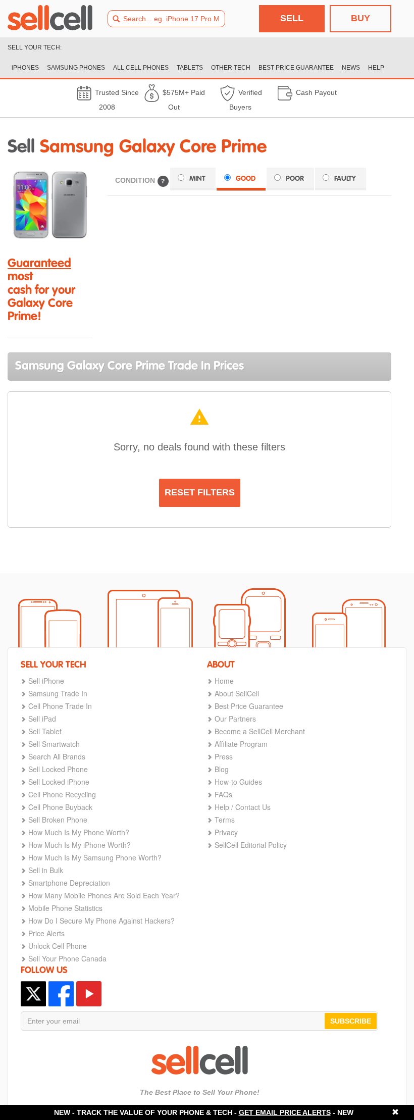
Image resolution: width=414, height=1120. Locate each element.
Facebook (61, 993)
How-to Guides (238, 781)
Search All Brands (56, 756)
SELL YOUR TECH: (35, 47)
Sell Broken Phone (57, 819)
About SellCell (237, 693)
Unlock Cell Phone (57, 945)
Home (224, 680)
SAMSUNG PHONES (76, 67)
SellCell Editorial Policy (251, 844)
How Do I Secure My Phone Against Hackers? (101, 920)
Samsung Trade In (57, 693)
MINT (197, 178)
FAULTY (345, 178)
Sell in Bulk (45, 870)
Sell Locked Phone (58, 769)
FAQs (223, 794)
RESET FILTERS (200, 492)
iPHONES (25, 67)
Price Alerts (46, 933)
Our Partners (235, 718)
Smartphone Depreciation (69, 882)
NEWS (351, 67)
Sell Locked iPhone (58, 781)
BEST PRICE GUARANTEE (296, 67)
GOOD (245, 178)
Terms (225, 819)
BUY (360, 18)
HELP (376, 67)
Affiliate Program (241, 743)
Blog (222, 769)
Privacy (226, 832)
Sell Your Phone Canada (67, 958)
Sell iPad (42, 718)
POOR (295, 178)
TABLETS (190, 67)
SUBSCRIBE (350, 1021)
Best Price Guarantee (249, 705)
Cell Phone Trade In (60, 705)
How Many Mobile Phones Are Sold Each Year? (104, 895)
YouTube (88, 993)
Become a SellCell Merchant (260, 731)
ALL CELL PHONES (141, 67)
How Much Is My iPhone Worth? (79, 844)
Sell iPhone (46, 680)
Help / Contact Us (243, 806)
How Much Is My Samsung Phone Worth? (95, 857)
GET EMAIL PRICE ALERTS (285, 1112)
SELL (291, 18)
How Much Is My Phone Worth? (78, 832)
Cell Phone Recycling (62, 794)
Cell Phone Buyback (60, 806)
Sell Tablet (45, 731)
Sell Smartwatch (54, 743)
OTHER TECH (230, 67)
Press (224, 756)
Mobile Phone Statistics (65, 907)
